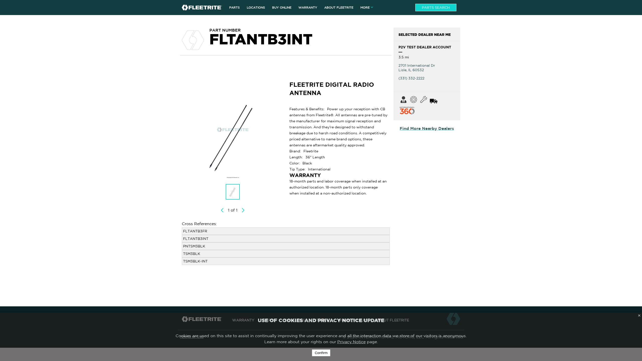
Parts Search (436, 8)
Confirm (321, 353)
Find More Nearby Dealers (427, 128)
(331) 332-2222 (411, 78)
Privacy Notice (351, 341)
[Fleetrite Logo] (202, 7)
